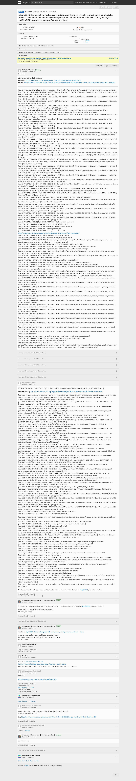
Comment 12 (25, 707)
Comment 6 (25, 384)
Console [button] (31, 29)
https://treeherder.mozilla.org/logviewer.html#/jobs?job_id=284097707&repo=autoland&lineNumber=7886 (66, 392)
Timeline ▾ (115, 65)
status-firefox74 (22, 687)
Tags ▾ (107, 65)
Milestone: (24, 38)
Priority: (75, 30)
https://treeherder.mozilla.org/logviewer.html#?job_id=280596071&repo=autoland (53, 80)
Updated (24, 646)
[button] (114, 2)
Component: (23, 29)
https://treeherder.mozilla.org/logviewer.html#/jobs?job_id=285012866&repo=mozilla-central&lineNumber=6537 (58, 717)
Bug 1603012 (28, 12)
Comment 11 (25, 673)
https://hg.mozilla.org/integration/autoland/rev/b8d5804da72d (42, 664)
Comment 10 (25, 657)
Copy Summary (104, 7)
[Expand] (116, 353)
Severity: (83, 30)
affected (33, 701)
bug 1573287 (84, 590)
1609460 (27, 730)
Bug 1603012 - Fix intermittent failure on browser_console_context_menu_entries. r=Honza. (44, 58)
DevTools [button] (31, 27)
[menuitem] (78, 2)
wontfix (88, 40)
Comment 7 (25, 602)
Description (25, 71)
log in (26, 765)
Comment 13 (25, 737)
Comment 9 (25, 628)
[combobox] (52, 2)
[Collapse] (116, 70)
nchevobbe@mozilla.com (34, 662)
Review (116, 58)
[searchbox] (52, 2)
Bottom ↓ (99, 65)
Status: (25, 36)
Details (111, 58)
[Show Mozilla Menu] (19, 2)
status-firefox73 (22, 701)
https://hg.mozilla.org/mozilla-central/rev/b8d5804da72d (37, 679)
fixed (87, 42)
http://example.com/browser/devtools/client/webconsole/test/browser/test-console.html (48, 233)
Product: (25, 27)
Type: (76, 27)
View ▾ (116, 7)
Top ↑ (116, 774)
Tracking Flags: (72, 36)
